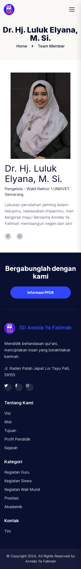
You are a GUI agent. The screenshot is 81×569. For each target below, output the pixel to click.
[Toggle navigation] (73, 9)
